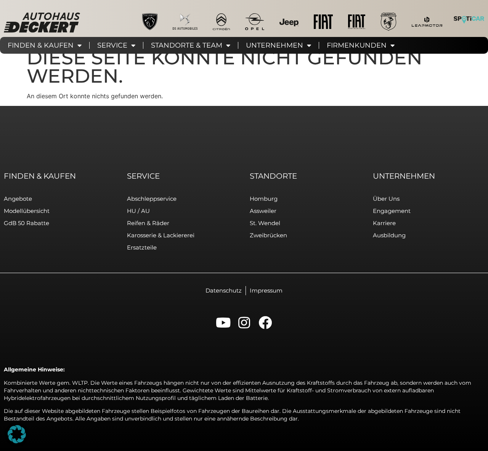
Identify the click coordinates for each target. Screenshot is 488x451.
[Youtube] (223, 322)
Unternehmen (274, 45)
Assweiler (263, 210)
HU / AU (138, 210)
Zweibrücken (268, 235)
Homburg (264, 198)
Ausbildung (389, 235)
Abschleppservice (152, 198)
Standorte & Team (186, 45)
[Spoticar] (469, 19)
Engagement (392, 210)
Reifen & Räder (148, 223)
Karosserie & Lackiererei (160, 235)
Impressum (266, 290)
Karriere (384, 223)
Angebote (18, 198)
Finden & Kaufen (41, 45)
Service (112, 45)
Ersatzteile (142, 247)
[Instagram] (244, 322)
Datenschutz (223, 290)
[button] (17, 434)
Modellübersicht (27, 210)
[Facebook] (265, 322)
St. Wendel (265, 223)
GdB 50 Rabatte (26, 223)
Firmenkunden (357, 45)
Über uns (386, 198)
